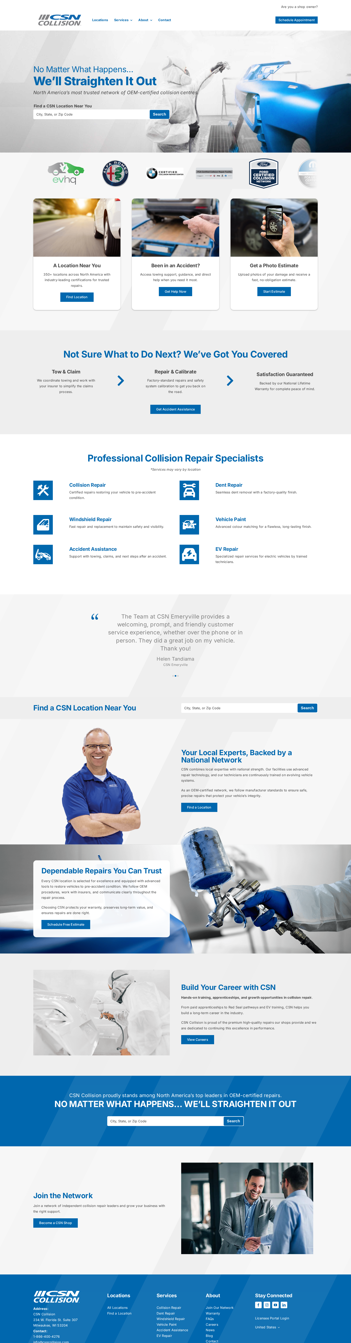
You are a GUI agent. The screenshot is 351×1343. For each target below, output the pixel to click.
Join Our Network (220, 1308)
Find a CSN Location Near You (63, 106)
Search (159, 114)
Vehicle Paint (231, 519)
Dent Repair (229, 485)
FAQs (210, 1319)
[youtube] (275, 1305)
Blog (209, 1336)
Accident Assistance (93, 549)
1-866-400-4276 (46, 1336)
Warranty (213, 1313)
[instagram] (267, 1305)
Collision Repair (87, 485)
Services (167, 1295)
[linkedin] (284, 1305)
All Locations (117, 1308)
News (210, 1330)
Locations (118, 1295)
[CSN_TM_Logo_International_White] (56, 1292)
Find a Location (119, 1313)
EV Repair (227, 549)
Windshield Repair (90, 519)
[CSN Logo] (59, 11)
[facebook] (258, 1305)
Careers (212, 1324)
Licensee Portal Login (272, 1318)
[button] (173, 676)
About (213, 1295)
